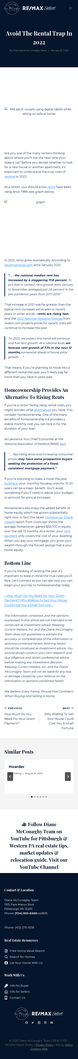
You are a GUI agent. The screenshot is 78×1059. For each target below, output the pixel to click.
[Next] (68, 776)
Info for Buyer (19, 985)
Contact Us (17, 997)
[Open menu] (70, 8)
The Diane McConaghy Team (30, 50)
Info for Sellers (20, 991)
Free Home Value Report (27, 951)
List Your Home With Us (26, 963)
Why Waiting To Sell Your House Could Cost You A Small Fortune (59, 718)
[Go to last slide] (10, 776)
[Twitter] (33, 1022)
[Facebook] (26, 1022)
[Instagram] (39, 1022)
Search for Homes (22, 957)
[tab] (32, 797)
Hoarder (16, 767)
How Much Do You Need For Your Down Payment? (19, 716)
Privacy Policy (44, 1045)
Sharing (16, 773)
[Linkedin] (45, 1022)
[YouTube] (51, 1022)
